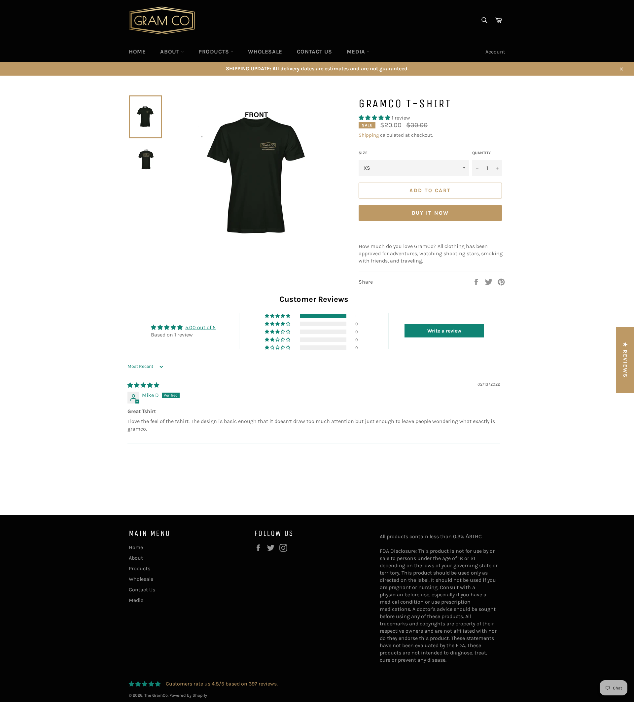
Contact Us (314, 51)
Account (495, 52)
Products (214, 51)
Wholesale (265, 51)
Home (137, 51)
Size (363, 153)
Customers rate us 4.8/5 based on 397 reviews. (222, 684)
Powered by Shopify (188, 695)
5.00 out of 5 (200, 327)
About (170, 51)
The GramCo (156, 695)
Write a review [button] (444, 331)
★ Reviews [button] (625, 360)
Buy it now (430, 213)
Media (357, 51)
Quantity (481, 153)
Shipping (369, 135)
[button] (375, 118)
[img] (143, 385)
